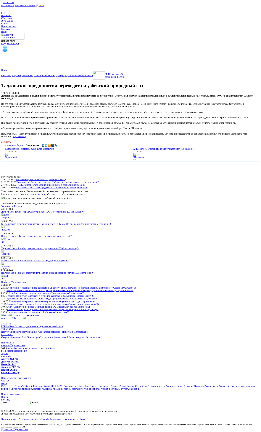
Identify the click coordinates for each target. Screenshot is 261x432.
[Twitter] (46, 145)
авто (215, 386)
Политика (6, 15)
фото (3, 318)
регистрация (12, 43)
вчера (6, 315)
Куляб (47, 386)
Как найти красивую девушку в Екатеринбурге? (31, 348)
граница (250, 386)
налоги (37, 389)
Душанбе (19, 386)
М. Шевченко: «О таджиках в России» (115, 75)
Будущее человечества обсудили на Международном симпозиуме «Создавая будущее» (51, 298)
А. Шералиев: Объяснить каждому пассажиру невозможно (163, 149)
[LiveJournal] (55, 145)
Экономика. (11, 206)
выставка (240, 386)
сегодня (16, 315)
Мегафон (84, 386)
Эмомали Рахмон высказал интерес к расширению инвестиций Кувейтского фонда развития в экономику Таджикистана (68, 290)
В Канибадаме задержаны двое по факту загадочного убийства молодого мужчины (50, 301)
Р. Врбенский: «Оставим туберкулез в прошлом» (30, 149)
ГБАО (4, 386)
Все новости (7, 5)
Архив (4, 353)
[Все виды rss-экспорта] (23, 2)
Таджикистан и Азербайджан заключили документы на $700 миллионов (38, 248)
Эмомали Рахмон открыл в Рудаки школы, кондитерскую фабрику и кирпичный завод (51, 304)
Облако (5, 380)
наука (68, 75)
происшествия (47, 75)
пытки (67, 389)
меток (4, 383)
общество (16, 75)
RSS (73, 75)
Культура (5, 29)
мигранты (16, 389)
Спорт (4, 23)
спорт (37, 75)
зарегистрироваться (34, 194)
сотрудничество (80, 389)
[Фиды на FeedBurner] (20, 2)
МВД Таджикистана (67, 386)
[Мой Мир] (52, 145)
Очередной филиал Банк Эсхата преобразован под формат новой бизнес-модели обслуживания (50, 335)
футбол (124, 389)
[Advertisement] (56, 59)
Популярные (7, 342)
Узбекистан (169, 386)
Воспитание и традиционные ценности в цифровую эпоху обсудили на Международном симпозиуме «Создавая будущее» (70, 287)
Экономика (7, 21)
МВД (53, 386)
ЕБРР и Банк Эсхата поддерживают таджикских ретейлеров (32, 325)
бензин (222, 386)
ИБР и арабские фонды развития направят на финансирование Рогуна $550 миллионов (46, 273)
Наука (4, 31)
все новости (7, 350)
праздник (58, 389)
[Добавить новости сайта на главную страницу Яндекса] (16, 2)
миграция (27, 389)
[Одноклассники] (49, 145)
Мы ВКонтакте (53, 419)
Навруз (93, 386)
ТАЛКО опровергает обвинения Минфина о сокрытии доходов (49, 185)
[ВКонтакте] (43, 145)
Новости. (13, 282)
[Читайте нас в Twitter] (18, 2)
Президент (103, 386)
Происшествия (8, 26)
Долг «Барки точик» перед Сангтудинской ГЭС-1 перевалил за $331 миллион (41, 211)
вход (3, 43)
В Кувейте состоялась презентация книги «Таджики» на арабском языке (44, 293)
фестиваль (114, 389)
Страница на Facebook (73, 419)
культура (60, 75)
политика (6, 75)
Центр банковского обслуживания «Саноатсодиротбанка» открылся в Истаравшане (44, 330)
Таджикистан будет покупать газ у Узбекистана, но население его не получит (56, 182)
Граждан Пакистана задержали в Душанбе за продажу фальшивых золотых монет (49, 296)
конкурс (5, 389)
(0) (64, 179)
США (138, 386)
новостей (6, 356)
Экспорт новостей (10, 419)
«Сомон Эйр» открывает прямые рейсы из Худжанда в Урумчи (33, 260)
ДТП (11, 386)
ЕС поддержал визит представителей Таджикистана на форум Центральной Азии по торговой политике (55, 224)
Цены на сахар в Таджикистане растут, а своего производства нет (35, 236)
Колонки (30, 5)
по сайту (5, 399)
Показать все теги (10, 394)
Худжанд (188, 386)
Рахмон (114, 386)
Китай (28, 386)
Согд (144, 386)
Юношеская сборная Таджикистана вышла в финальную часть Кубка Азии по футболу (51, 309)
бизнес (230, 386)
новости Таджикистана (13, 345)
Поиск (4, 397)
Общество (6, 18)
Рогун (122, 386)
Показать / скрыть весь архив (16, 378)
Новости (5, 70)
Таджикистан (155, 386)
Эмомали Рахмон (203, 386)
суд (97, 389)
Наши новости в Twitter (33, 419)
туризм (104, 389)
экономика (27, 75)
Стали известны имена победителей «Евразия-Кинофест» (36, 312)
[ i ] (3, 12)
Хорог (180, 386)
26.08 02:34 (8, 2)
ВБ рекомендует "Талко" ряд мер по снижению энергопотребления (50, 187)
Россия (130, 386)
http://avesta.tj (19, 136)
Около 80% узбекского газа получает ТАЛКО (39, 179)
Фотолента (20, 5)
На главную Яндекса (14, 145)
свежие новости (84, 75)
